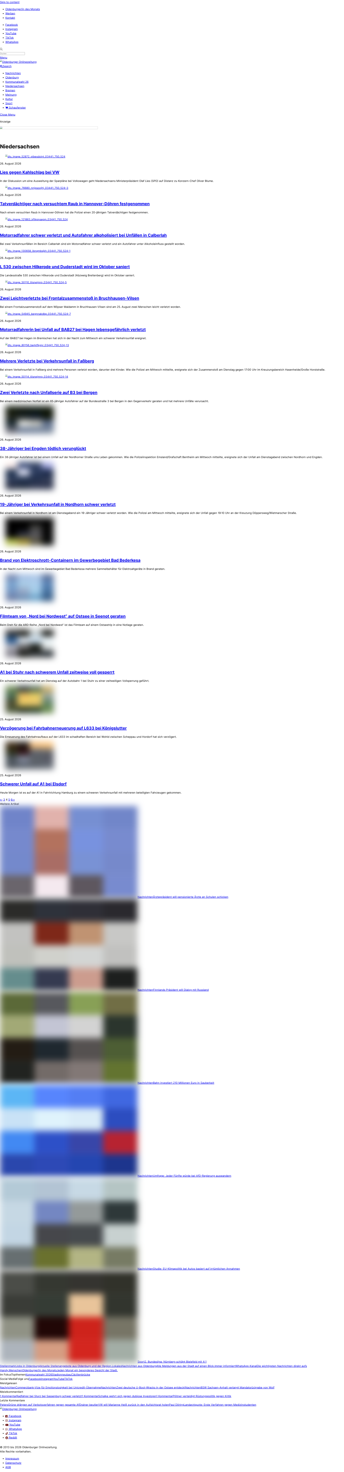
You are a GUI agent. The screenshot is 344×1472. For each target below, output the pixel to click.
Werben (10, 13)
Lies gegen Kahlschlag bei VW (29, 172)
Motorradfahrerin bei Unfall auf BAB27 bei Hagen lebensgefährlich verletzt (73, 329)
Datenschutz (13, 1462)
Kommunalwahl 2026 (39, 1374)
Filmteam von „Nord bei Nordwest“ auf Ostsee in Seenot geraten (63, 616)
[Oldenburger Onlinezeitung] (18, 1409)
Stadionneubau (61, 1374)
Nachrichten (13, 73)
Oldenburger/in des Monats (22, 9)
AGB (8, 1467)
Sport (8, 103)
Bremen (10, 90)
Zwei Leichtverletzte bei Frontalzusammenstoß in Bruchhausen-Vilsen (69, 298)
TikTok (9, 37)
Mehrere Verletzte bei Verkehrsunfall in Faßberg (47, 361)
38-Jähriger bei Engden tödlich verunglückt (43, 448)
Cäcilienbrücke (80, 1374)
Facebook (11, 24)
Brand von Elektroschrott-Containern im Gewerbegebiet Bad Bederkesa (70, 560)
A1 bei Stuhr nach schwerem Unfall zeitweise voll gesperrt (57, 672)
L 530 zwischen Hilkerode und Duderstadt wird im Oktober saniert (65, 266)
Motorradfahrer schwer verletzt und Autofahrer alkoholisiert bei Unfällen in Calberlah (83, 235)
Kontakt (10, 17)
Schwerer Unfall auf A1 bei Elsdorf (33, 783)
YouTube (10, 33)
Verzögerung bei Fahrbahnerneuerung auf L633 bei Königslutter (63, 728)
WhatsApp (11, 42)
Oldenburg (12, 77)
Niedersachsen (14, 86)
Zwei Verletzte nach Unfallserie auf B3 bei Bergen (48, 392)
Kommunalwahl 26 (16, 81)
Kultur (9, 99)
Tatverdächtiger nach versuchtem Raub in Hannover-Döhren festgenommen (75, 203)
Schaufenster (17, 107)
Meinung (11, 94)
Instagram (11, 29)
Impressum (12, 1458)
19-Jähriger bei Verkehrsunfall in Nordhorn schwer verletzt (58, 504)
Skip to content (9, 2)
